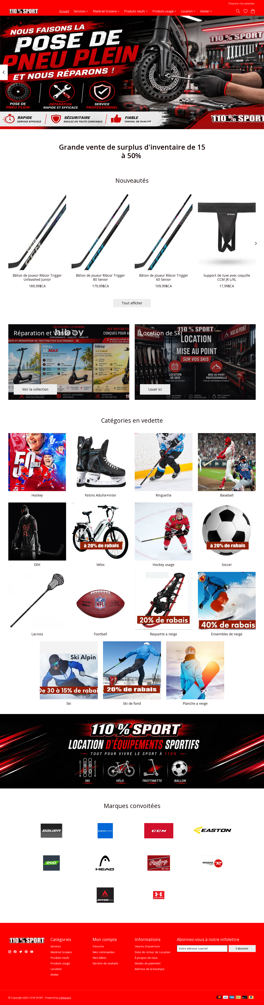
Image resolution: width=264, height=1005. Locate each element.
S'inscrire (98, 946)
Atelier (54, 974)
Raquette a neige (163, 634)
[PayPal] (238, 998)
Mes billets (99, 958)
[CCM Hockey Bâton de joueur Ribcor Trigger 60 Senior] (163, 231)
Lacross (37, 634)
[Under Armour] (159, 895)
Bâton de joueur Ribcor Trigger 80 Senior (100, 277)
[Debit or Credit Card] (244, 998)
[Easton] (212, 831)
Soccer (227, 564)
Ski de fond (132, 703)
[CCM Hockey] (159, 831)
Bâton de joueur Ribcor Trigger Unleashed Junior (37, 277)
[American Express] (231, 998)
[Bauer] (51, 831)
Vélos (100, 564)
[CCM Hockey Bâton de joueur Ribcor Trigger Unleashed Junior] (37, 231)
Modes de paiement (148, 963)
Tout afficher (132, 303)
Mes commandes (104, 952)
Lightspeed (65, 997)
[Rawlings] (159, 863)
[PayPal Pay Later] (251, 998)
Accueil (64, 11)
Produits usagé (60, 963)
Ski (68, 703)
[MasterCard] (219, 998)
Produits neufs (59, 958)
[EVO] (51, 863)
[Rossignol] (212, 863)
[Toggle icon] (238, 11)
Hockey (37, 495)
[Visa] (225, 998)
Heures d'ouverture (147, 946)
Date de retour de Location (152, 952)
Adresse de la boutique (149, 969)
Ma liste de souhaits (105, 963)
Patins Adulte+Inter (100, 495)
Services (55, 946)
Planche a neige (195, 703)
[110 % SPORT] (23, 11)
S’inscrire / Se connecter (241, 3)
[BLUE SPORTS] (105, 831)
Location (56, 969)
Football (100, 634)
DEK (37, 564)
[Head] (105, 863)
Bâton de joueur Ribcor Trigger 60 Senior (163, 277)
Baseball (226, 495)
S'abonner (242, 948)
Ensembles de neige (226, 634)
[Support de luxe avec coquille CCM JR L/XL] (227, 231)
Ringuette (163, 495)
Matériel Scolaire (61, 952)
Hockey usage (163, 564)
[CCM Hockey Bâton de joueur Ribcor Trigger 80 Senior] (100, 231)
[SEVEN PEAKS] (105, 895)
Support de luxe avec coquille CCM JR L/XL (227, 277)
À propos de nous (146, 958)
